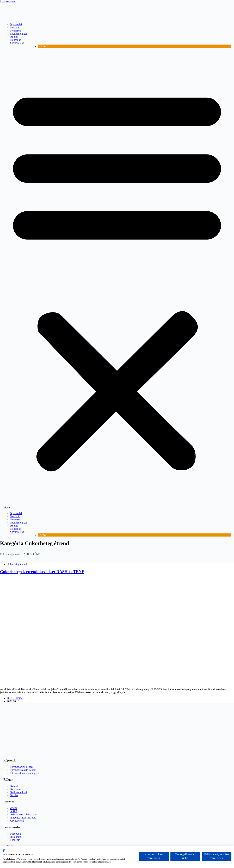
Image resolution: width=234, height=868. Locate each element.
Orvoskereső (17, 42)
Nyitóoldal (16, 24)
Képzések (15, 30)
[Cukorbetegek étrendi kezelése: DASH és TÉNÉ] (66, 683)
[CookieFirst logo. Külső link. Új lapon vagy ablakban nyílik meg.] (4, 850)
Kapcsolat (15, 39)
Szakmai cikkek (18, 33)
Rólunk (14, 36)
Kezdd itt (15, 27)
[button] (117, 279)
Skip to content (8, 1)
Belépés (42, 46)
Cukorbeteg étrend (17, 564)
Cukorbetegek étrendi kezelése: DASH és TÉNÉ (42, 571)
